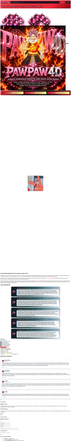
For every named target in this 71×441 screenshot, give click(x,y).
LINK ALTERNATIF (59, 92)
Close (2, 413)
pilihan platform (19, 276)
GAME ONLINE (20, 6)
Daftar (68, 2)
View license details (3, 340)
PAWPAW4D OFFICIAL (29, 6)
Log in (11, 432)
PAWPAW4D (5, 6)
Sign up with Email (4, 420)
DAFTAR (13, 92)
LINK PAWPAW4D (12, 6)
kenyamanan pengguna (49, 278)
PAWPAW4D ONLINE (38, 6)
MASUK (63, 2)
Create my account (4, 430)
